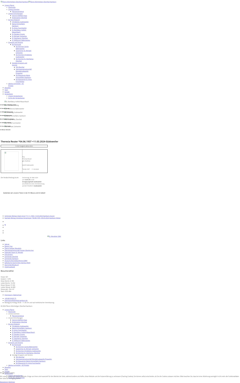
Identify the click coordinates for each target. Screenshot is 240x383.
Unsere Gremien (13, 9)
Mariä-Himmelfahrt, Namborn (22, 328)
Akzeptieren (4, 382)
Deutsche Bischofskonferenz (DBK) (15, 261)
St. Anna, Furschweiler (19, 28)
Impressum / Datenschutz (12, 295)
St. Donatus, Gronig (18, 34)
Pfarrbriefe (11, 7)
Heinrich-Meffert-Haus (19, 16)
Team (6, 90)
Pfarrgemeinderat (18, 11)
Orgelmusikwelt (9, 267)
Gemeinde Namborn (11, 259)
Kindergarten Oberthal (19, 18)
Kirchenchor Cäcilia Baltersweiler (22, 48)
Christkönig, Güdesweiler (20, 22)
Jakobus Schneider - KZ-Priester (18, 365)
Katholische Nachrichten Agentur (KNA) (17, 263)
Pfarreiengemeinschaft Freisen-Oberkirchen (19, 250)
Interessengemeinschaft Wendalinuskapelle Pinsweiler (24, 71)
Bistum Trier (8, 246)
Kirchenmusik (16, 44)
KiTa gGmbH (8, 254)
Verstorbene (8, 94)
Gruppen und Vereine (15, 42)
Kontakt (6, 92)
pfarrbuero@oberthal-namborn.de (15, 300)
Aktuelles (7, 88)
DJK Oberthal (20, 67)
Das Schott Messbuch (11, 265)
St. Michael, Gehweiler (19, 36)
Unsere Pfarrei (9, 5)
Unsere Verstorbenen (15, 96)
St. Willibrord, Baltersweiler (21, 40)
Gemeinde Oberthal (11, 257)
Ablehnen (11, 382)
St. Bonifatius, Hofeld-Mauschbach (19, 31)
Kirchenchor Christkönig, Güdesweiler (24, 56)
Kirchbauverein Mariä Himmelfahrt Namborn (23, 76)
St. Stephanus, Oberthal (20, 38)
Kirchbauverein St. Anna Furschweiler (24, 80)
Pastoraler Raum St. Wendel (13, 252)
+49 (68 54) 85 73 (10, 298)
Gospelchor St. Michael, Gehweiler (27, 349)
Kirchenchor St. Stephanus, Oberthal (28, 353)
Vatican (6, 244)
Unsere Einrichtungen (15, 14)
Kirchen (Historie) (14, 20)
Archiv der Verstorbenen (16, 98)
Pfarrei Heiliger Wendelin (12, 248)
